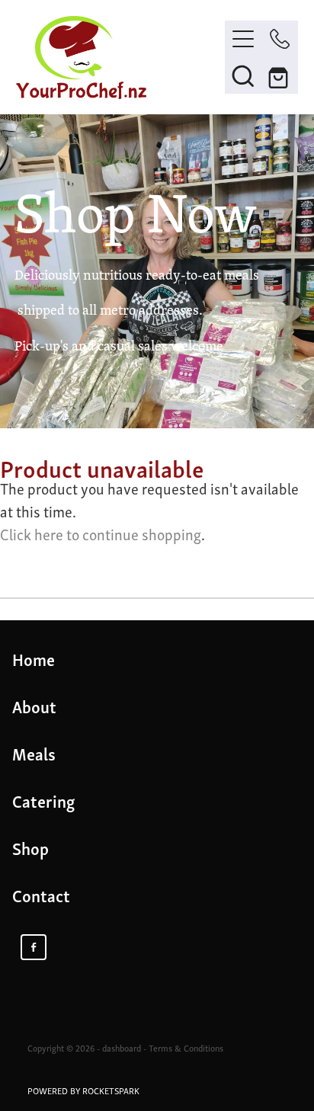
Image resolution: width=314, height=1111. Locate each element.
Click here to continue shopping (100, 533)
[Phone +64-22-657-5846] (279, 39)
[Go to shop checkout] (279, 75)
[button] (243, 75)
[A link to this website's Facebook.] (33, 947)
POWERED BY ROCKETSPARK (83, 1090)
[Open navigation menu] (243, 39)
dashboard (121, 1048)
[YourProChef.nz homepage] (121, 57)
